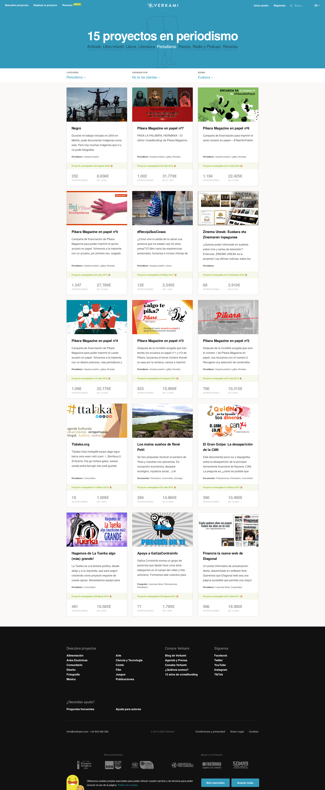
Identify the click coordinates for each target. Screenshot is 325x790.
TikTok (218, 674)
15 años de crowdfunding (181, 674)
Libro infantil (113, 46)
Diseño (71, 670)
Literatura (146, 46)
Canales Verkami (176, 665)
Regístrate (280, 5)
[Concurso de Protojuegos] (182, 765)
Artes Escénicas (77, 660)
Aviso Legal (237, 731)
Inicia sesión (261, 5)
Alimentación (75, 655)
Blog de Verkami (175, 655)
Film (118, 670)
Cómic (120, 665)
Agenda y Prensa (176, 660)
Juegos (120, 674)
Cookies (253, 731)
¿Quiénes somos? (177, 670)
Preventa (67, 5)
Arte (118, 655)
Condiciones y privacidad (210, 731)
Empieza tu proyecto (45, 5)
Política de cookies (128, 785)
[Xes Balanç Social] (113, 765)
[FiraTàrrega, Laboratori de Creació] (211, 765)
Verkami (163, 5)
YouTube (220, 665)
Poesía (184, 46)
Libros (131, 46)
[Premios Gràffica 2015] (84, 765)
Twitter (218, 660)
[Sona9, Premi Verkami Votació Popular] (241, 765)
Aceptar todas (245, 782)
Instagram (220, 670)
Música (71, 679)
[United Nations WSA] (142, 765)
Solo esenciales (215, 782)
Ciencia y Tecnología (129, 660)
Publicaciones (125, 679)
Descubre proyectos (16, 5)
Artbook (94, 46)
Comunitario (74, 665)
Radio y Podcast (207, 46)
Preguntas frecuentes (80, 709)
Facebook (220, 655)
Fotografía (73, 674)
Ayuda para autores (128, 709)
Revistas (230, 46)
